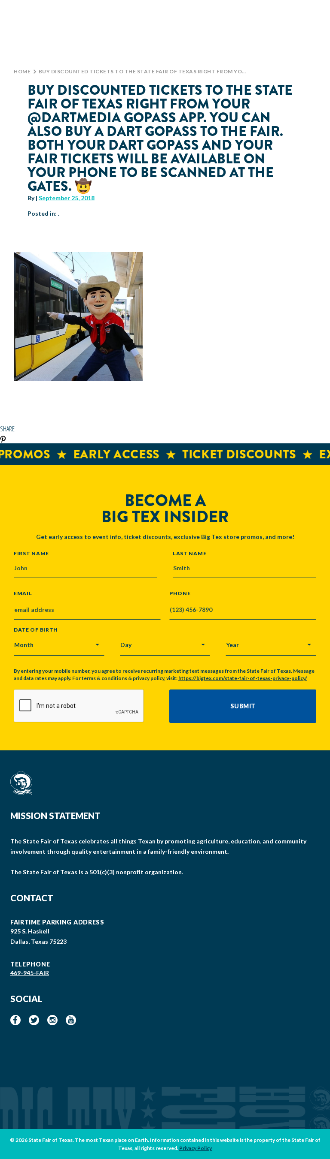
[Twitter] (34, 1020)
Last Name (189, 553)
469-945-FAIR (29, 972)
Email (23, 593)
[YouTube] (71, 1020)
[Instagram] (52, 1020)
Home (22, 71)
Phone (180, 593)
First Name (31, 553)
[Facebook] (15, 1020)
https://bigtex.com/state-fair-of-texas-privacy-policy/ (242, 678)
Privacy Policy (195, 1148)
